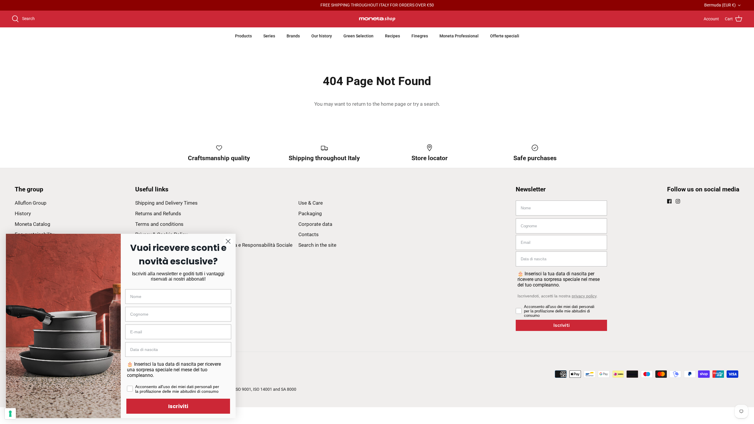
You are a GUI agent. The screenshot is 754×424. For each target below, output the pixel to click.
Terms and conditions (159, 224)
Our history (321, 36)
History (23, 213)
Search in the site (317, 245)
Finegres (419, 36)
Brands (293, 36)
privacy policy (584, 296)
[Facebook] (669, 201)
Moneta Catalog (32, 224)
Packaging (310, 213)
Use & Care (310, 203)
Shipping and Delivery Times (166, 203)
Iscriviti (561, 325)
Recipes (392, 36)
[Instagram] (678, 201)
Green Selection (358, 36)
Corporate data (315, 224)
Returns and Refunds (158, 213)
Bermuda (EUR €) (720, 5)
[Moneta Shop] (377, 19)
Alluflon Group (31, 203)
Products (243, 36)
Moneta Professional (459, 36)
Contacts (308, 234)
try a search (426, 104)
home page (393, 104)
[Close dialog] (228, 241)
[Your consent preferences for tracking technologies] (10, 413)
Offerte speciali (504, 36)
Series (269, 36)
